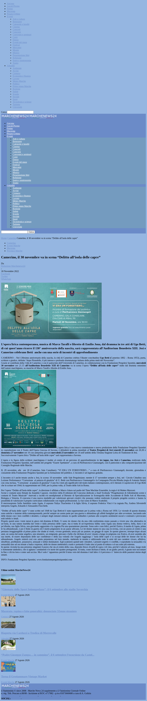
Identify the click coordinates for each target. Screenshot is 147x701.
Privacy (56, 696)
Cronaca (16, 73)
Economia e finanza (22, 76)
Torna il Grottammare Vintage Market (24, 676)
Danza (16, 40)
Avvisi (16, 71)
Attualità (11, 65)
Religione (17, 58)
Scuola (16, 94)
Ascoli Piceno (13, 6)
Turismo (16, 104)
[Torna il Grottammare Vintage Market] (8, 671)
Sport (15, 99)
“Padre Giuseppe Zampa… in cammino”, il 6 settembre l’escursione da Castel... (47, 654)
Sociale (16, 96)
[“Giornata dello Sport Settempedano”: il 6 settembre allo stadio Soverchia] (8, 584)
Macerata (11, 11)
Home (4, 238)
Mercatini (17, 47)
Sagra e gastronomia (22, 60)
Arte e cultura (19, 19)
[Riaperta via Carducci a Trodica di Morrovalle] (8, 627)
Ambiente (17, 68)
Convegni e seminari (22, 34)
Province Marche (14, 251)
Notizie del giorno (29, 696)
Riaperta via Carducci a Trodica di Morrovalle (28, 632)
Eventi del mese (20, 42)
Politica (16, 84)
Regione (16, 89)
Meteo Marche (19, 81)
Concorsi (17, 32)
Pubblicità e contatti (10, 696)
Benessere (17, 21)
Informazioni (45, 696)
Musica (16, 52)
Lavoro (16, 78)
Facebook (15, 698)
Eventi (10, 16)
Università (17, 107)
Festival (16, 45)
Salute (15, 91)
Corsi (15, 37)
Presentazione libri (21, 55)
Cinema (16, 27)
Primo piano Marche (22, 86)
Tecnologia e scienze (22, 102)
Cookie (64, 696)
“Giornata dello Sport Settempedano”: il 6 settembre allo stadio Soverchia (44, 589)
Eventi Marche (13, 245)
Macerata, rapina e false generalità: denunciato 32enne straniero (39, 611)
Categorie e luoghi (21, 24)
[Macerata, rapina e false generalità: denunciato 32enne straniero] (8, 605)
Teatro (15, 63)
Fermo (10, 8)
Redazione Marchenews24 (13, 266)
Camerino (11, 238)
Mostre (16, 50)
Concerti (16, 29)
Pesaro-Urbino (13, 14)
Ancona (10, 3)
